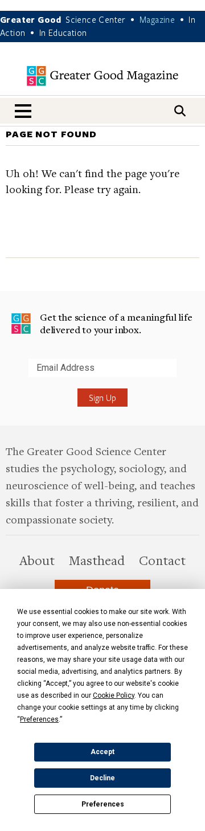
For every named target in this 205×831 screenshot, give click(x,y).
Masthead (97, 559)
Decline (102, 778)
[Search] (180, 111)
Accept (102, 752)
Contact (162, 559)
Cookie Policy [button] (113, 695)
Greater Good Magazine (102, 76)
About (37, 559)
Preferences (102, 804)
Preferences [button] (39, 719)
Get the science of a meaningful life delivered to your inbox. (116, 323)
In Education (63, 32)
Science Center (95, 19)
